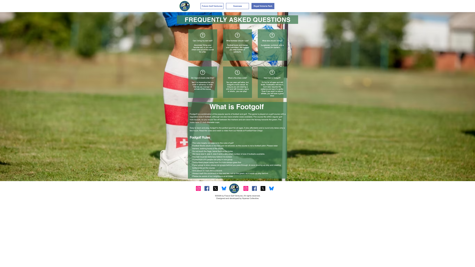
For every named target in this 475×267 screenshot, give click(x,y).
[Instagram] (198, 188)
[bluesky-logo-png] (224, 188)
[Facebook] (206, 188)
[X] (215, 188)
